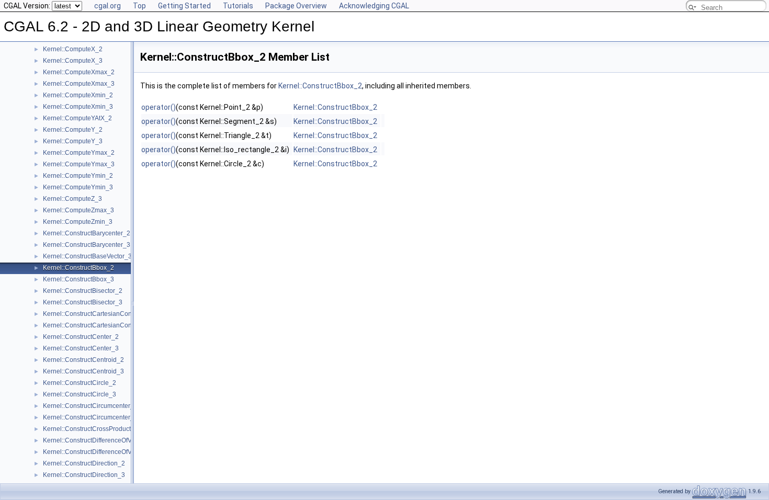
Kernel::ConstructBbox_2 (78, 267)
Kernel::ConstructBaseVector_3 (87, 256)
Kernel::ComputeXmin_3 (78, 106)
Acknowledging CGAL (374, 6)
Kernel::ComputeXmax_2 (79, 72)
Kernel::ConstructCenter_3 (81, 348)
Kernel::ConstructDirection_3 (84, 475)
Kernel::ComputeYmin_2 (78, 175)
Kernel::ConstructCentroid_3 (83, 371)
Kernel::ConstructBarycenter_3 (86, 244)
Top (139, 6)
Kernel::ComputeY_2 (73, 129)
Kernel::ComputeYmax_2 (79, 152)
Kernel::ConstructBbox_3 (78, 279)
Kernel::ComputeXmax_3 (79, 83)
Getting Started (184, 6)
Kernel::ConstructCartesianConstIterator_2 (103, 313)
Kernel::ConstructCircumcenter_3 (90, 417)
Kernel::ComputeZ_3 (72, 198)
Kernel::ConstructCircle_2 (79, 383)
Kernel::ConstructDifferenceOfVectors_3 (99, 452)
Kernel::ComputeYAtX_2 (77, 118)
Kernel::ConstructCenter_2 (81, 336)
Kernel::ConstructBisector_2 (82, 290)
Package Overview (296, 6)
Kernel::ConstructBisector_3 (82, 302)
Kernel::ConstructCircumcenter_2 (90, 406)
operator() (158, 107)
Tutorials (238, 6)
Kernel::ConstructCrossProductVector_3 (99, 429)
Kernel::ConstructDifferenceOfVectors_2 (99, 440)
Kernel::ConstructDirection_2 (84, 463)
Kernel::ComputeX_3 (73, 60)
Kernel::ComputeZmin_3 (77, 221)
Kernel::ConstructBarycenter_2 (86, 233)
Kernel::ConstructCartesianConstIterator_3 (103, 325)
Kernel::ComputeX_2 (73, 49)
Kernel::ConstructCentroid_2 (83, 359)
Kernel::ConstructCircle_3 (79, 394)
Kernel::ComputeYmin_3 (78, 187)
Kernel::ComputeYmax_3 (79, 164)
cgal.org (107, 6)
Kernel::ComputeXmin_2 (78, 95)
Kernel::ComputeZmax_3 (78, 210)
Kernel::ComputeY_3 (73, 141)
